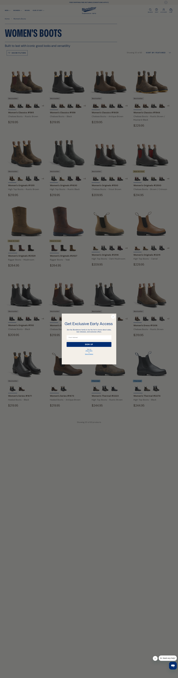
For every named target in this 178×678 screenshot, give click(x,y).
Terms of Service (89, 354)
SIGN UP (89, 344)
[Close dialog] (113, 317)
